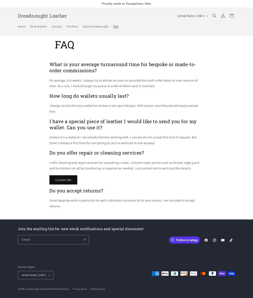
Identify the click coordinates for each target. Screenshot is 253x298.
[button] (214, 15)
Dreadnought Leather (37, 289)
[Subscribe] (84, 239)
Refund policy (98, 289)
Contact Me (63, 180)
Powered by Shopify (59, 289)
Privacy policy (80, 289)
